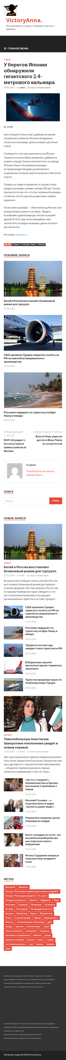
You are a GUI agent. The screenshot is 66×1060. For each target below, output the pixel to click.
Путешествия (28, 244)
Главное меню (18, 48)
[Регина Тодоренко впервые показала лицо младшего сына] (13, 866)
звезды (8, 926)
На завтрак (36, 904)
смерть (50, 939)
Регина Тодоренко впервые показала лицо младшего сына (42, 858)
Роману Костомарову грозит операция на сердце (42, 819)
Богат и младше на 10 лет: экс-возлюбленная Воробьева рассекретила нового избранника (43, 839)
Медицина (46, 900)
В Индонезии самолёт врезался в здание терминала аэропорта (43, 665)
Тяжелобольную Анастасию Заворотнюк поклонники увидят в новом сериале (31, 743)
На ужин (9, 913)
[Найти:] (33, 500)
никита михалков (13, 931)
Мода (56, 900)
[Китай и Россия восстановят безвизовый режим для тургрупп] (33, 297)
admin (22, 87)
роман (48, 935)
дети (49, 922)
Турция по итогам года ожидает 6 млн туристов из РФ (43, 647)
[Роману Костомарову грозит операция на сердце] (13, 828)
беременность (51, 918)
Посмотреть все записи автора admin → (40, 473)
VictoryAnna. (24, 20)
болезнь (9, 922)
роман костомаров (14, 939)
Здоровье (23, 887)
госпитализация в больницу (30, 922)
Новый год (21, 913)
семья (40, 939)
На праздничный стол (41, 909)
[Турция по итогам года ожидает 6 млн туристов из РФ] (13, 655)
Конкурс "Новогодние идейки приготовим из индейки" (32, 891)
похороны (45, 931)
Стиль (8, 918)
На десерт (23, 904)
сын (31, 944)
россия (30, 939)
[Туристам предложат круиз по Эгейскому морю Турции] (13, 690)
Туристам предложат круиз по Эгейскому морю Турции (43, 681)
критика (19, 926)
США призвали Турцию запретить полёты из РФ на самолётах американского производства (31, 358)
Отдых (7, 59)
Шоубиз (8, 735)
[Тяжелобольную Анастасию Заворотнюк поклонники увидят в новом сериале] (33, 732)
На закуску (50, 904)
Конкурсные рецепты (15, 900)
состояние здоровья (15, 944)
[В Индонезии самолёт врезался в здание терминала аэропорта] (13, 672)
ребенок (37, 935)
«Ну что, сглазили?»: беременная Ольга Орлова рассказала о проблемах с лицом (41, 784)
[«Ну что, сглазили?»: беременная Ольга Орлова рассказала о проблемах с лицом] (13, 790)
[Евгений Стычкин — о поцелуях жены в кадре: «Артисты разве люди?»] (13, 810)
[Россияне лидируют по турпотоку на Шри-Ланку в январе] (33, 408)
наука (46, 926)
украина (50, 944)
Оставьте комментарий (39, 87)
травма (39, 944)
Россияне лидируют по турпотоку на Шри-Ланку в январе (41, 631)
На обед (9, 909)
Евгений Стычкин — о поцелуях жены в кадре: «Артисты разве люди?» (40, 803)
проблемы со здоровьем (17, 935)
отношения (31, 931)
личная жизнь (33, 926)
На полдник (22, 909)
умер (7, 948)
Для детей (10, 887)
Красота (33, 900)
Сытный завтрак (23, 918)
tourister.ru (21, 234)
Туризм (41, 244)
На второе (10, 904)
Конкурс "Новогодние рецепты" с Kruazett (26, 896)
